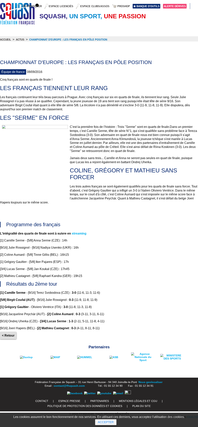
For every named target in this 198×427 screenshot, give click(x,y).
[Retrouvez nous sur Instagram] (128, 393)
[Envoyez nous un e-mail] (118, 393)
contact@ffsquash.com (69, 385)
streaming (79, 233)
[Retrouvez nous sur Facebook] (75, 393)
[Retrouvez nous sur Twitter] (90, 393)
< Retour (8, 335)
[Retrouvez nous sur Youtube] (104, 393)
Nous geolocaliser (150, 382)
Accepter (106, 422)
